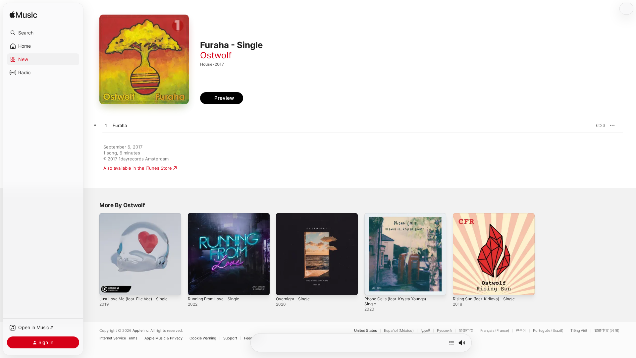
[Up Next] (451, 342)
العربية (425, 330)
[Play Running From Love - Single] (196, 287)
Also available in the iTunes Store (137, 168)
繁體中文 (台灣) (606, 330)
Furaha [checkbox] (120, 125)
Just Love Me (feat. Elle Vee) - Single (138, 215)
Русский (444, 330)
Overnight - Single (295, 215)
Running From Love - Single (216, 215)
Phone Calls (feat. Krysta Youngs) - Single (400, 218)
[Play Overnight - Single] (284, 287)
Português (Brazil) (548, 330)
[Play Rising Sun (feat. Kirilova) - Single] (461, 287)
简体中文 (466, 330)
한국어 (521, 330)
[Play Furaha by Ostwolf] (106, 126)
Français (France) (494, 330)
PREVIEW (598, 125)
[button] (43, 32)
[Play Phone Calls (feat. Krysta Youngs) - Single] (373, 287)
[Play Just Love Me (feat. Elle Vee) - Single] (108, 287)
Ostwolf (216, 55)
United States (365, 330)
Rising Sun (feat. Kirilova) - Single (487, 215)
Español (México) (399, 330)
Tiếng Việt (578, 330)
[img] (23, 15)
